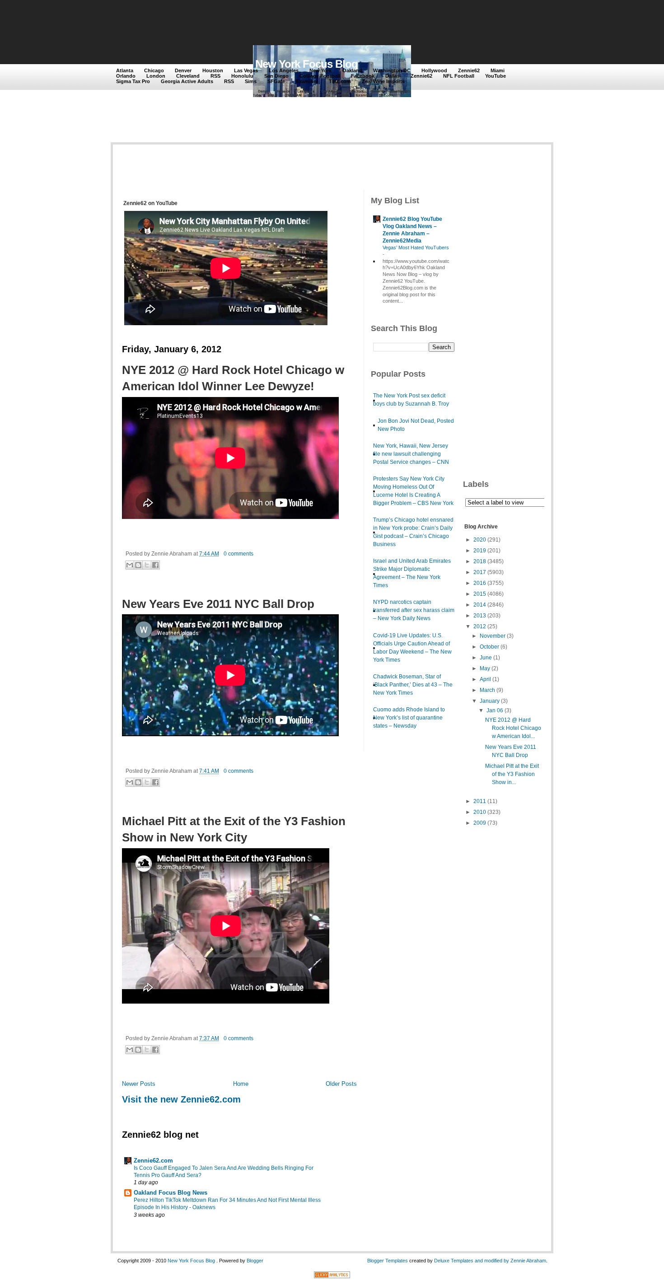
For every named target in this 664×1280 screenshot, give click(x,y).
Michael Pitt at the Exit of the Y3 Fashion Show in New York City (234, 829)
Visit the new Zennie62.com (181, 1099)
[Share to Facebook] (155, 565)
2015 (479, 594)
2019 (479, 550)
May (485, 668)
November (492, 636)
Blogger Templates (387, 1260)
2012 (479, 626)
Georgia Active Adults (187, 81)
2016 (479, 583)
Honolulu (242, 76)
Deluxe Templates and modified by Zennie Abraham (490, 1260)
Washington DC (392, 70)
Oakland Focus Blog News (170, 1192)
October (489, 647)
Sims (251, 81)
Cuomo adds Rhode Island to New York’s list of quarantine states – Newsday (409, 717)
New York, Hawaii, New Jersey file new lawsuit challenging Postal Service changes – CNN (411, 454)
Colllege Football (319, 76)
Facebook (362, 76)
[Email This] (129, 565)
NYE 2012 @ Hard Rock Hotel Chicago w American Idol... (513, 728)
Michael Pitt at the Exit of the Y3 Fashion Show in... (512, 774)
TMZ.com (340, 81)
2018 (479, 561)
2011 (479, 801)
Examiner (307, 81)
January (490, 701)
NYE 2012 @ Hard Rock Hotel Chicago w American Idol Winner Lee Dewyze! (233, 378)
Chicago (154, 70)
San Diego (276, 76)
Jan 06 (494, 710)
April (485, 679)
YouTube (495, 76)
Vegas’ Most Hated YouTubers (416, 247)
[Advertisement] (281, 23)
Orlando (126, 76)
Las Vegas (246, 70)
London (155, 76)
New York (320, 70)
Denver (183, 70)
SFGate (276, 81)
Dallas (392, 76)
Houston (212, 70)
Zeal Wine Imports (383, 81)
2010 (479, 812)
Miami (498, 70)
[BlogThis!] (138, 565)
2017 (479, 572)
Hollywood (434, 70)
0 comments (238, 554)
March (487, 690)
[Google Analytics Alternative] (332, 1276)
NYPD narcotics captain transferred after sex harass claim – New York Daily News (413, 610)
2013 (479, 615)
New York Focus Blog (306, 64)
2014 (479, 605)
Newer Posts (138, 1083)
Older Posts (341, 1083)
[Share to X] (146, 565)
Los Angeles (284, 70)
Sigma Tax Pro (133, 81)
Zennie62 (469, 70)
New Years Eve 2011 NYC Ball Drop (218, 604)
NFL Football (458, 76)
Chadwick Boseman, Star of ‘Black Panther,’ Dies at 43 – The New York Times (413, 684)
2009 (479, 823)
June (486, 657)
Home (240, 1083)
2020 (479, 540)
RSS (215, 76)
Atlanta (124, 70)
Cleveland (188, 76)
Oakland (352, 70)
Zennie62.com (153, 1160)
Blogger (255, 1260)
